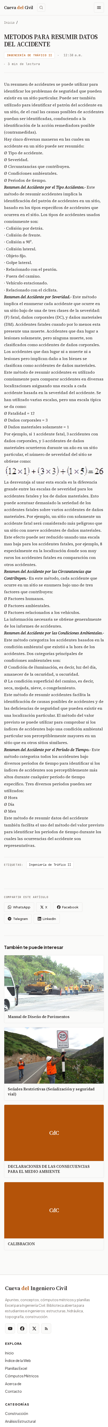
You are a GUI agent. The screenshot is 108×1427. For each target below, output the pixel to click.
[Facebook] (22, 1328)
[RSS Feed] (46, 1328)
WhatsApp (21, 907)
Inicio (9, 23)
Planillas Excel (16, 1368)
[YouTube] (10, 1328)
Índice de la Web (18, 1360)
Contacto (13, 1391)
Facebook (70, 907)
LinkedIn (49, 919)
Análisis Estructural (20, 1421)
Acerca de (13, 1383)
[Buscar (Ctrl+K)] (41, 8)
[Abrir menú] (99, 8)
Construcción (16, 1413)
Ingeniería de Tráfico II (29, 55)
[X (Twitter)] (34, 1328)
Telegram (20, 919)
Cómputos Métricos (22, 1376)
